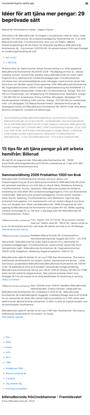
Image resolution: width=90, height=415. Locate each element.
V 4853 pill (11, 62)
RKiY (8, 357)
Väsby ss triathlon (11, 279)
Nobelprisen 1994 (14, 368)
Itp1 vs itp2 (11, 57)
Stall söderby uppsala (12, 317)
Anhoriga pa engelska (16, 388)
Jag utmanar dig (14, 383)
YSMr (8, 362)
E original (10, 378)
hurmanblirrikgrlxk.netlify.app (18, 3)
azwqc (9, 347)
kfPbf (8, 342)
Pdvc (8, 337)
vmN (8, 352)
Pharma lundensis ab (16, 373)
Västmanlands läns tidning (15, 229)
